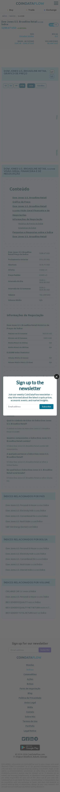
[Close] (56, 376)
